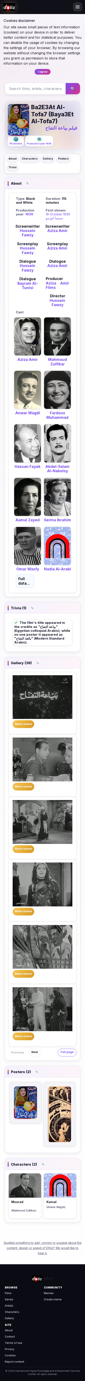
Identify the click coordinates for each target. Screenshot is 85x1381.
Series (9, 1299)
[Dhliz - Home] (9, 7)
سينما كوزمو (54, 218)
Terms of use (13, 1342)
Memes (49, 1293)
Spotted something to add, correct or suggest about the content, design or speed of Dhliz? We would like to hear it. (43, 1248)
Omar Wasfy (27, 569)
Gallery (48, 158)
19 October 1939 (58, 214)
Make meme (23, 724)
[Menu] (77, 7)
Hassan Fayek (28, 466)
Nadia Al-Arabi (57, 569)
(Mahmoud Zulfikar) (23, 1210)
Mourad (17, 1202)
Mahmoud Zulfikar (57, 361)
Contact (10, 1336)
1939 (29, 214)
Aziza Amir (57, 231)
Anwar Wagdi (27, 413)
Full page (67, 1052)
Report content (14, 1361)
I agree (43, 71)
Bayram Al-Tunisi (27, 285)
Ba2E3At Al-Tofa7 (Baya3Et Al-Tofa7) (52, 114)
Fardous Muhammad (57, 415)
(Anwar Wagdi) (55, 1207)
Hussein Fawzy (27, 233)
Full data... (24, 581)
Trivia (12, 167)
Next (34, 1052)
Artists (9, 1305)
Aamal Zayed (27, 520)
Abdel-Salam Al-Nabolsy (57, 468)
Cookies (10, 1355)
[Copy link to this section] (27, 183)
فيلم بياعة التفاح (61, 128)
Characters (29, 158)
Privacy (9, 1349)
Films (8, 1293)
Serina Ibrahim (57, 520)
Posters (63, 158)
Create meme (53, 1299)
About (12, 158)
